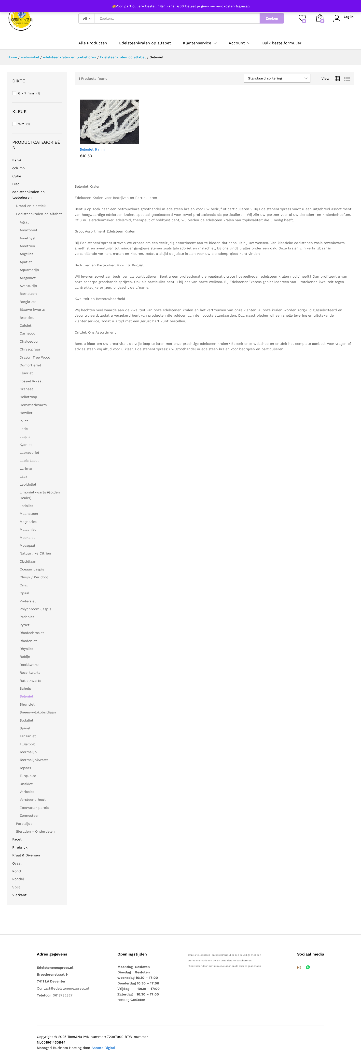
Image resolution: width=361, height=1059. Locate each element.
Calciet (25, 325)
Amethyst (28, 238)
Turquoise (28, 776)
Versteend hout (33, 799)
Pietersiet (28, 601)
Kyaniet (26, 445)
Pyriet (24, 625)
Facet (17, 839)
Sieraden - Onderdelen (35, 831)
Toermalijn (28, 752)
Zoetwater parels (34, 808)
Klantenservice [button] (197, 43)
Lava (23, 476)
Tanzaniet (28, 736)
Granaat (26, 389)
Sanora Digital (103, 1048)
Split (16, 887)
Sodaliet (26, 720)
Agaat (24, 222)
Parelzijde (24, 824)
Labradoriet (29, 452)
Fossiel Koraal (31, 381)
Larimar (26, 468)
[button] (125, 139)
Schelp (25, 688)
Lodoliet (26, 506)
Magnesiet (28, 522)
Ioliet (24, 421)
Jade (24, 429)
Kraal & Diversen (26, 855)
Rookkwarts (29, 665)
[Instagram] (299, 968)
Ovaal (16, 863)
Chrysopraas (30, 349)
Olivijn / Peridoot (34, 577)
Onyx (24, 585)
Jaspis (25, 437)
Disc (15, 184)
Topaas (25, 768)
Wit (21, 124)
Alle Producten (92, 43)
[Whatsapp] (308, 967)
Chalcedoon (30, 341)
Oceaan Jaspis (32, 569)
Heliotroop (28, 397)
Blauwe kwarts (32, 309)
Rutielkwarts (30, 681)
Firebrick (20, 847)
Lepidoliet (28, 484)
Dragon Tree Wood (35, 357)
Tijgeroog (27, 744)
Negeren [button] (243, 6)
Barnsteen (28, 294)
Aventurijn (28, 286)
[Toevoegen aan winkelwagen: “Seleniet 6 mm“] (91, 139)
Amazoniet (28, 230)
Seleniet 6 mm (92, 149)
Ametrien (27, 246)
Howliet (26, 413)
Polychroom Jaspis (35, 609)
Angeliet (26, 254)
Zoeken (272, 18)
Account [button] (237, 43)
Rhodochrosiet (32, 633)
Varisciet (27, 792)
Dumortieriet (30, 365)
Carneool (27, 333)
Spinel (25, 728)
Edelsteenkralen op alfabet (145, 43)
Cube (16, 176)
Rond (16, 871)
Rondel (18, 879)
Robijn (25, 657)
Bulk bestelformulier (282, 43)
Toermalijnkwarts (34, 760)
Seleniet (26, 696)
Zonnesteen (30, 815)
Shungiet (27, 704)
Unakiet (26, 784)
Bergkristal (29, 302)
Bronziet (27, 318)
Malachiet (28, 529)
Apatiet (26, 262)
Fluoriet (26, 373)
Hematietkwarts (33, 405)
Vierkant (19, 895)
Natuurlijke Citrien (35, 553)
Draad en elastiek (31, 206)
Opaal (24, 593)
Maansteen (29, 514)
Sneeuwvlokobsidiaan (38, 712)
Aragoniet (28, 278)
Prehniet (27, 617)
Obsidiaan (28, 561)
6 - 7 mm (26, 93)
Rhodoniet (28, 641)
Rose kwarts (30, 672)
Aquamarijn (29, 270)
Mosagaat (27, 545)
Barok (17, 160)
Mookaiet (27, 538)
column (18, 168)
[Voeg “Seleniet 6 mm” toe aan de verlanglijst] (114, 139)
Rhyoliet (26, 649)
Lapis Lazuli (30, 461)
